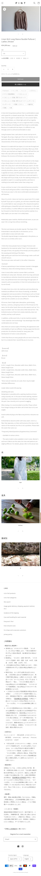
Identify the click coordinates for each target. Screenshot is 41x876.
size (2, 50)
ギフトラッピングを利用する (10, 74)
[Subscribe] (35, 839)
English (27, 859)
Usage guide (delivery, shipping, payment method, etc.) (19, 607)
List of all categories (10, 597)
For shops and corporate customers (15, 630)
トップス (15, 90)
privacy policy (8, 634)
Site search (7, 602)
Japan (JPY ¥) (13, 859)
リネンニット (23, 94)
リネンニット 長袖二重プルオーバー (15, 97)
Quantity (3, 65)
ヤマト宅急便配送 (9, 94)
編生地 (31, 104)
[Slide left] (18, 34)
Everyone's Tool (8, 621)
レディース (7, 104)
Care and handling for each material (15, 617)
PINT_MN (18, 872)
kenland (6, 90)
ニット (24, 90)
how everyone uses (10, 626)
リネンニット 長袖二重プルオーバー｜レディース (19, 101)
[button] (2, 3)
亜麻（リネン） (19, 104)
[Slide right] (22, 34)
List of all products (10, 593)
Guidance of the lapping (11, 613)
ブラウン (33, 90)
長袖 (5, 107)
